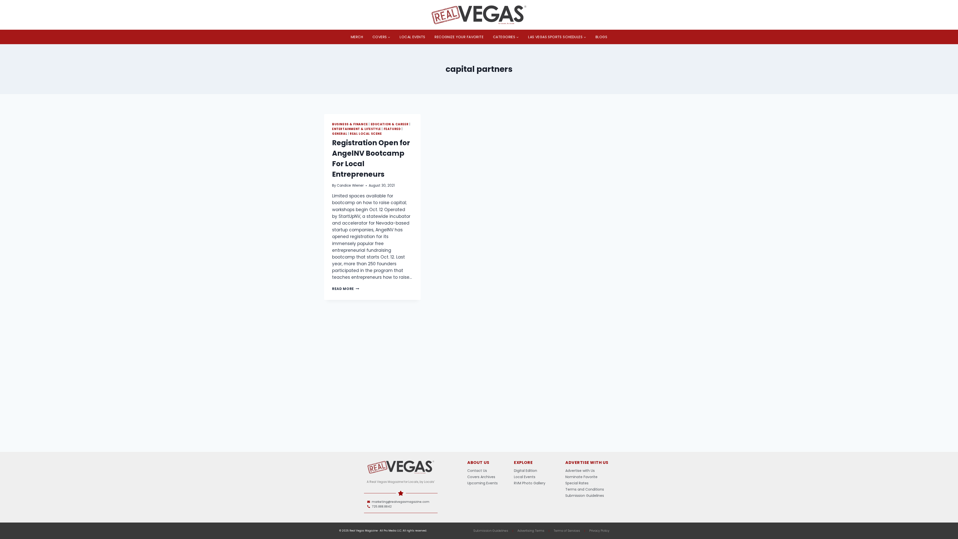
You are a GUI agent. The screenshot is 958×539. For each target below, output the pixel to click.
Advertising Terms (530, 531)
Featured (392, 129)
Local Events (412, 36)
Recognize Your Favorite (459, 36)
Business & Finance (350, 124)
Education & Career (390, 124)
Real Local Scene (366, 134)
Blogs (601, 36)
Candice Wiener (350, 185)
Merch (357, 36)
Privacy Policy (599, 531)
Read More (345, 288)
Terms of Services (567, 531)
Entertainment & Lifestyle (356, 129)
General (339, 134)
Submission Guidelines (490, 531)
